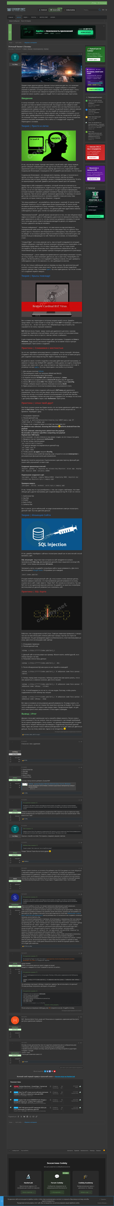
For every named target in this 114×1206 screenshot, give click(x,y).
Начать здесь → (94, 59)
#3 (81, 767)
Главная (98, 1150)
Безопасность (84, 1150)
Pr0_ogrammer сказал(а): (29, 802)
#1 (81, 54)
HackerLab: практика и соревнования (32, 1088)
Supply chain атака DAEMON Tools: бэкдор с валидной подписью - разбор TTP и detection (30, 1101)
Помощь (92, 1150)
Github (41, 371)
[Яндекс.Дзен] (52, 1071)
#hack (25, 49)
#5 (81, 826)
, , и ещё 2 (32, 734)
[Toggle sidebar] (105, 21)
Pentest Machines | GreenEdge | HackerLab (33, 1086)
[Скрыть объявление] (103, 26)
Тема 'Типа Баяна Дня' (94, 117)
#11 (81, 1043)
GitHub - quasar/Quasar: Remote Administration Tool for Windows (50, 784)
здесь (48, 269)
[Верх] (102, 1150)
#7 (81, 868)
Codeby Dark (15, 1150)
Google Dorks (38, 570)
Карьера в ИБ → (94, 179)
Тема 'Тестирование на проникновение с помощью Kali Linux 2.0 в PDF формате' (96, 124)
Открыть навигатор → (95, 89)
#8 (81, 894)
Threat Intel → (93, 157)
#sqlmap (46, 49)
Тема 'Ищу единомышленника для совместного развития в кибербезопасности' (95, 134)
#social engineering (38, 49)
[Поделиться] (79, 54)
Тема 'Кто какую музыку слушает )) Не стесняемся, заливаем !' (95, 101)
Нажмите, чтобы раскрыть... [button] (51, 1005)
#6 (81, 842)
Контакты (70, 1150)
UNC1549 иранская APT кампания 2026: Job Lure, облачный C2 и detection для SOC (30, 1108)
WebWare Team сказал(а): (29, 845)
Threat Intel (30, 1095)
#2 (81, 741)
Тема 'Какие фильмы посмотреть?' (94, 110)
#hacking (30, 49)
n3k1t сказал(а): (27, 828)
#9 (81, 953)
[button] (14, 17)
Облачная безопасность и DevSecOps (36, 1103)
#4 (81, 800)
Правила (76, 1150)
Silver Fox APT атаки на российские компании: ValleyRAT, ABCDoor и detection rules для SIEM (31, 1093)
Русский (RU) (24, 1150)
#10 (81, 1017)
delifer (15, 1088)
